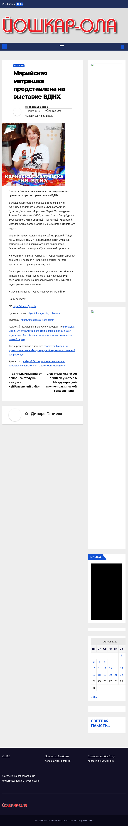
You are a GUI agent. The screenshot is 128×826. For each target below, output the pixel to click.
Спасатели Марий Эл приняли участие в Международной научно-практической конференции (61, 382)
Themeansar (88, 820)
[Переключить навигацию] (62, 46)
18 (99, 675)
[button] (117, 46)
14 (115, 668)
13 (110, 668)
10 (93, 668)
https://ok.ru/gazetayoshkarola (44, 313)
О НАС (6, 756)
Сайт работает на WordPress (48, 820)
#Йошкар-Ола (53, 111)
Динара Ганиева (38, 107)
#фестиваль (46, 115)
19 (104, 675)
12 (104, 668)
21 (115, 675)
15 (121, 668)
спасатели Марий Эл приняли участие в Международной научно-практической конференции (42, 350)
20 (110, 675)
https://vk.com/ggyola (24, 306)
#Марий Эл (31, 115)
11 (99, 668)
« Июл (94, 697)
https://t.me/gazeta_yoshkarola (37, 320)
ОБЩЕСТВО (19, 66)
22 (121, 675)
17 (93, 675)
